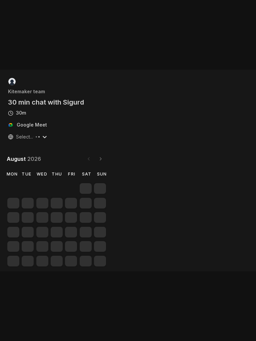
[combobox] (16, 137)
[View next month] (101, 159)
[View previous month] (89, 159)
